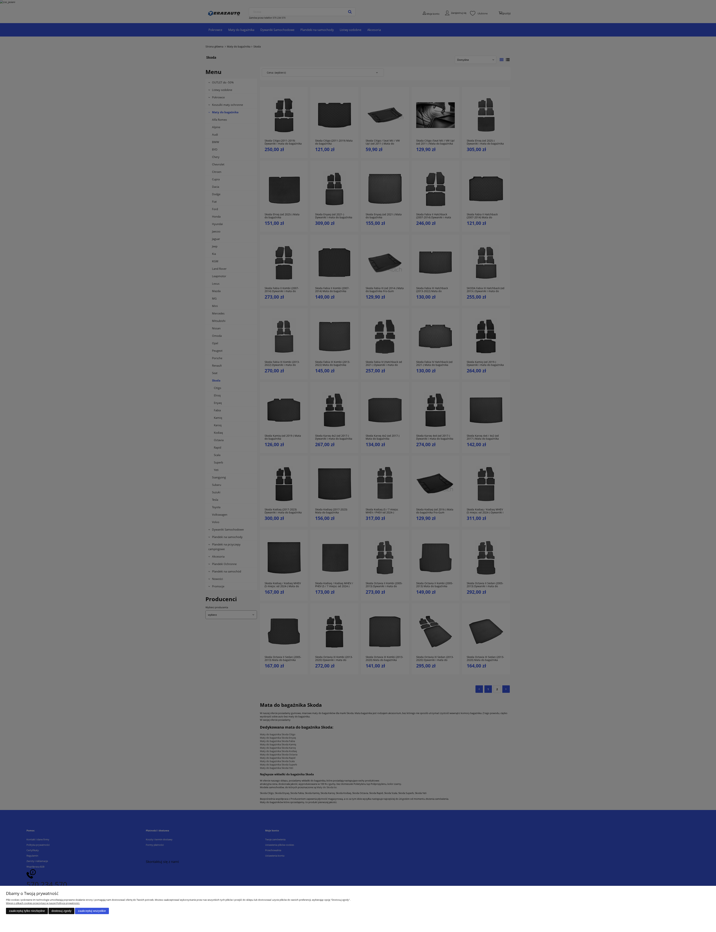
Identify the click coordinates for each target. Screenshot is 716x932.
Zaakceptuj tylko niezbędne (27, 910)
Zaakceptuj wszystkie (92, 910)
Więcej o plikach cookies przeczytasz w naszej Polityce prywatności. (43, 903)
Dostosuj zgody (61, 910)
